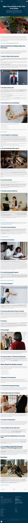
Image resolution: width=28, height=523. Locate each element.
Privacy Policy (19, 520)
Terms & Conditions (14, 520)
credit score (23, 215)
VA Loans (2, 513)
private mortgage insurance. (16, 453)
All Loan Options (2, 508)
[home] (2, 1)
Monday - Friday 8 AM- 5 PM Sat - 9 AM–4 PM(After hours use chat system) (18, 500)
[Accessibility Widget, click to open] (1, 521)
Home (15, 508)
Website (8, 520)
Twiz (10, 520)
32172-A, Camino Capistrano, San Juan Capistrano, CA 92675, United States (19, 503)
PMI (10, 232)
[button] (26, 1)
